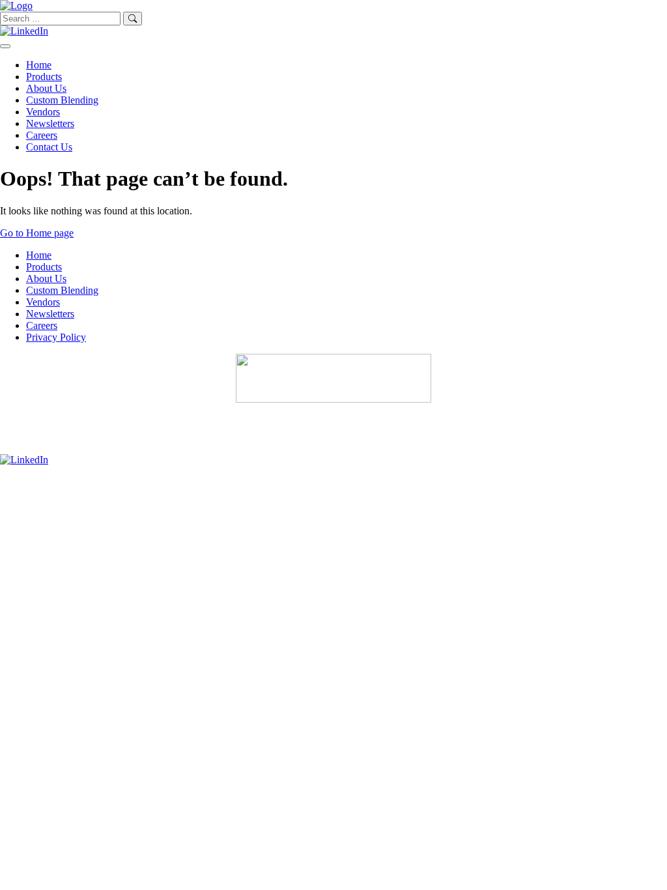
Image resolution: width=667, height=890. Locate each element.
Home (38, 64)
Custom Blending (62, 100)
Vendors (43, 111)
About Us (46, 88)
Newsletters (50, 123)
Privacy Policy (56, 337)
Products (44, 76)
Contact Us (49, 146)
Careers (41, 135)
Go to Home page (37, 232)
